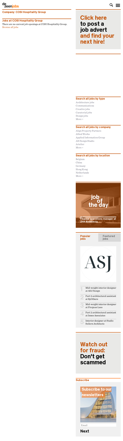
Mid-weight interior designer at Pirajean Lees (101, 306)
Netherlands (82, 172)
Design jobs (82, 115)
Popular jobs (85, 237)
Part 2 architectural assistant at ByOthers (101, 297)
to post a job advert (97, 30)
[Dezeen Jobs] (10, 7)
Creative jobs (83, 109)
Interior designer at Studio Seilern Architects (99, 322)
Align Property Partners (88, 130)
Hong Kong (82, 169)
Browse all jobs (10, 27)
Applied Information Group (90, 137)
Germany (81, 165)
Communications (85, 105)
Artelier (80, 144)
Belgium (80, 159)
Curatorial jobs (84, 112)
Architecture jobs (85, 102)
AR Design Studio (85, 140)
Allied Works (83, 133)
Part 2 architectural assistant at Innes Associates (101, 314)
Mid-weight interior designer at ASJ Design (101, 289)
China (79, 162)
